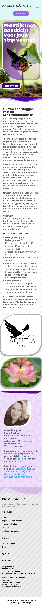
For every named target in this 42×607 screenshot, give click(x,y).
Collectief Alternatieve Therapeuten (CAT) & (19, 470)
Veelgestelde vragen (10, 531)
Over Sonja (6, 517)
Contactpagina (8, 543)
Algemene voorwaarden (12, 521)
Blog (4, 547)
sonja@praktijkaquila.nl (13, 586)
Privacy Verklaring (9, 524)
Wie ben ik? (11, 85)
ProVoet (21, 458)
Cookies (5, 527)
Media (4, 550)
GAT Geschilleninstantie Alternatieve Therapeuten (18, 474)
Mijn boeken (21, 13)
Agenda (5, 554)
